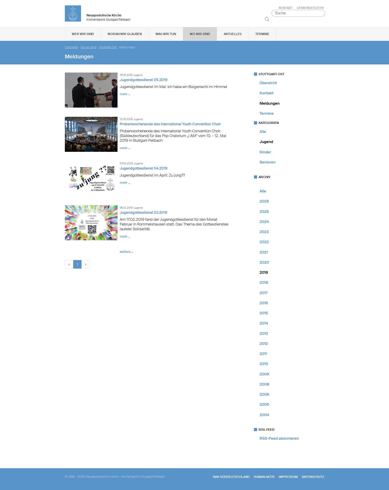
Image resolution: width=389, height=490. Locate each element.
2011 (263, 353)
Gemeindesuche (310, 8)
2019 (264, 272)
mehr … (125, 94)
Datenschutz (313, 477)
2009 (264, 374)
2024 (264, 221)
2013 (264, 333)
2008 (264, 384)
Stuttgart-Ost (108, 47)
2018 (264, 282)
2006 (264, 394)
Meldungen (270, 103)
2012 (264, 343)
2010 (264, 363)
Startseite (71, 47)
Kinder (265, 152)
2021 (264, 252)
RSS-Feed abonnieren (279, 438)
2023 (264, 231)
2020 (264, 262)
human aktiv (264, 477)
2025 (264, 211)
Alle (263, 131)
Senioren (268, 162)
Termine (262, 34)
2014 (264, 323)
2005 (264, 404)
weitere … (126, 252)
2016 (264, 302)
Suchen (267, 19)
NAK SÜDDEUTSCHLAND (231, 477)
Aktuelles (233, 34)
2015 (264, 313)
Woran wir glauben (125, 34)
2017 (263, 292)
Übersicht (268, 82)
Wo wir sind (200, 34)
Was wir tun (166, 34)
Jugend (266, 141)
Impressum (288, 477)
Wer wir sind (83, 34)
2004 (264, 414)
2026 (264, 201)
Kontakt (286, 8)
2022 (264, 241)
